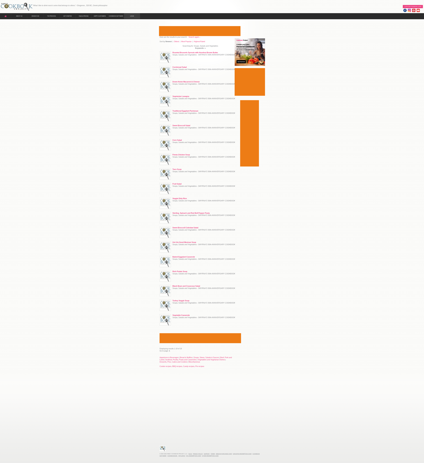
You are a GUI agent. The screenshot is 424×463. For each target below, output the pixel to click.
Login (132, 16)
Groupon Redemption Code (242, 453)
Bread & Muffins (186, 357)
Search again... (194, 37)
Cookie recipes (165, 366)
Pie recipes (199, 366)
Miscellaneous (194, 362)
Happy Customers (100, 16)
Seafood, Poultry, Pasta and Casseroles (180, 360)
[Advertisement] (200, 31)
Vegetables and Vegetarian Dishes (211, 360)
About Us (19, 16)
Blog (190, 453)
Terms (213, 453)
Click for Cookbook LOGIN (412, 6)
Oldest (176, 41)
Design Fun (35, 16)
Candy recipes (188, 366)
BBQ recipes (177, 366)
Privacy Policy (198, 453)
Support (207, 453)
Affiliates (181, 455)
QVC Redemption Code (193, 455)
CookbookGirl (172, 455)
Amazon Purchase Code (224, 453)
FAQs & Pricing (84, 16)
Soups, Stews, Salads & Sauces (206, 357)
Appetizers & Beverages (169, 357)
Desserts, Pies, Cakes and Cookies (173, 362)
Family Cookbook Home (17, 7)
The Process (51, 16)
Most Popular (186, 41)
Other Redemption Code (210, 455)
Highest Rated (199, 41)
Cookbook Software (116, 16)
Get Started (67, 16)
